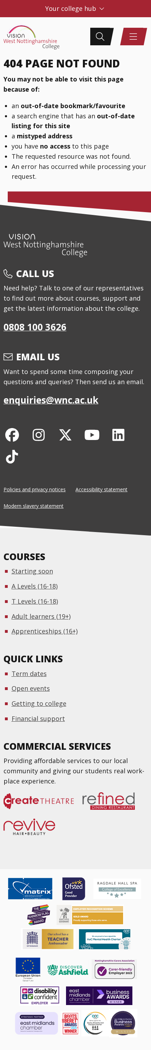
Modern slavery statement (34, 506)
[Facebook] (12, 434)
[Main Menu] (133, 36)
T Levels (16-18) (35, 601)
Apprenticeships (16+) (45, 631)
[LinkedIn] (118, 434)
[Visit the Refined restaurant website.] (113, 805)
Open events (31, 688)
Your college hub (71, 8)
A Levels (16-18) (35, 586)
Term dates (29, 673)
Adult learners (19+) (41, 616)
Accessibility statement (101, 489)
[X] (65, 434)
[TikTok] (12, 456)
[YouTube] (91, 434)
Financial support (38, 718)
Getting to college (39, 703)
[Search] (100, 36)
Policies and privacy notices (35, 489)
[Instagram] (38, 434)
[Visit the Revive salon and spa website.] (34, 830)
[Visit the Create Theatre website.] (43, 805)
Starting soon (32, 571)
